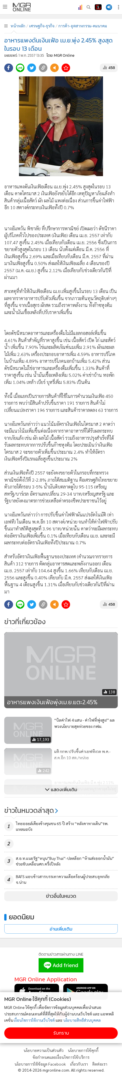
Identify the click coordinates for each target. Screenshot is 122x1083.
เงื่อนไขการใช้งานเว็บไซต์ (34, 1020)
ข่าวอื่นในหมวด (61, 896)
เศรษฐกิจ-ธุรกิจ (41, 25)
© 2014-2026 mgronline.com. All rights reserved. (61, 1069)
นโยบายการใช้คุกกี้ (83, 1050)
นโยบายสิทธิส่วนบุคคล (82, 1020)
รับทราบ (61, 1033)
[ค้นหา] (89, 7)
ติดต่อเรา (99, 1063)
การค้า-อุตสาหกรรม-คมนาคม (82, 25)
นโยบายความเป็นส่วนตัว (44, 1050)
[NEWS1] (98, 7)
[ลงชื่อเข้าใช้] (109, 7)
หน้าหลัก (17, 25)
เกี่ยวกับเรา (79, 1063)
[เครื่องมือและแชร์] (119, 7)
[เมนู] (5, 6)
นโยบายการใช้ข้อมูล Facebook (40, 1063)
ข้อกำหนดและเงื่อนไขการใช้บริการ (61, 1057)
